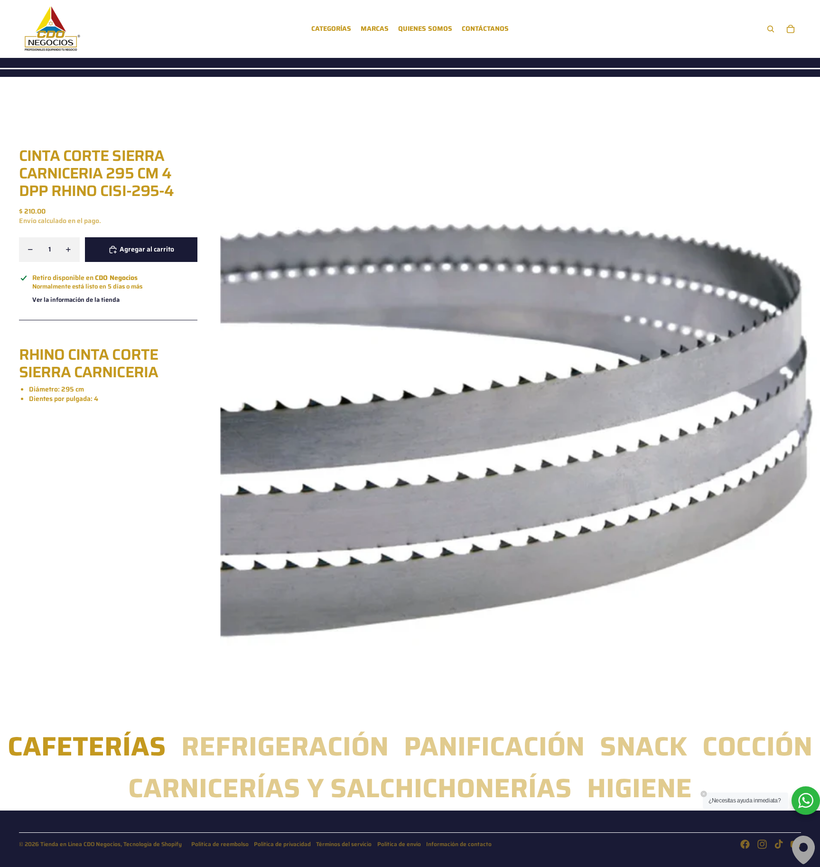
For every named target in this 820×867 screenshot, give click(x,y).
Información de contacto (459, 843)
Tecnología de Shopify (152, 843)
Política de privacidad (282, 843)
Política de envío (399, 843)
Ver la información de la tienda (76, 300)
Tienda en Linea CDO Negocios (80, 843)
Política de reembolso (220, 843)
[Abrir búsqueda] (770, 29)
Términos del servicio (344, 843)
